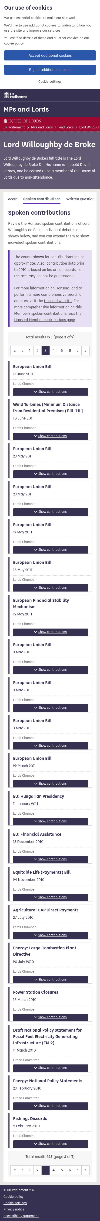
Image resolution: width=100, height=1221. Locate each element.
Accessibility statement (21, 1216)
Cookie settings (50, 82)
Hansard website (58, 301)
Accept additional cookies (50, 55)
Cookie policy (13, 1197)
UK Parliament (14, 127)
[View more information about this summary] (50, 378)
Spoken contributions (41, 199)
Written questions (81, 199)
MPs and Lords (26, 109)
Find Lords (66, 127)
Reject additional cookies (50, 69)
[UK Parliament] (15, 95)
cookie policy (13, 43)
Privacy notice (13, 1209)
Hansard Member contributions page (44, 320)
